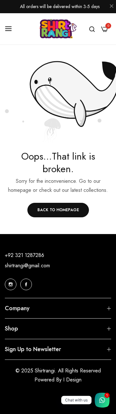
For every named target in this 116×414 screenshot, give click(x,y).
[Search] (92, 28)
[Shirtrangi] (58, 29)
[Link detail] (10, 284)
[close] (111, 7)
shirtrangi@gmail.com (27, 265)
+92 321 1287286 (24, 255)
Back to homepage (58, 210)
